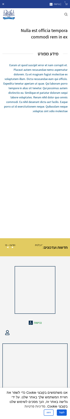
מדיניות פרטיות (35, 406)
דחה (49, 412)
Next (12, 247)
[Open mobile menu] (3, 4)
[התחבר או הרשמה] (7, 332)
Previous (7, 247)
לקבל (61, 412)
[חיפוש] (66, 14)
